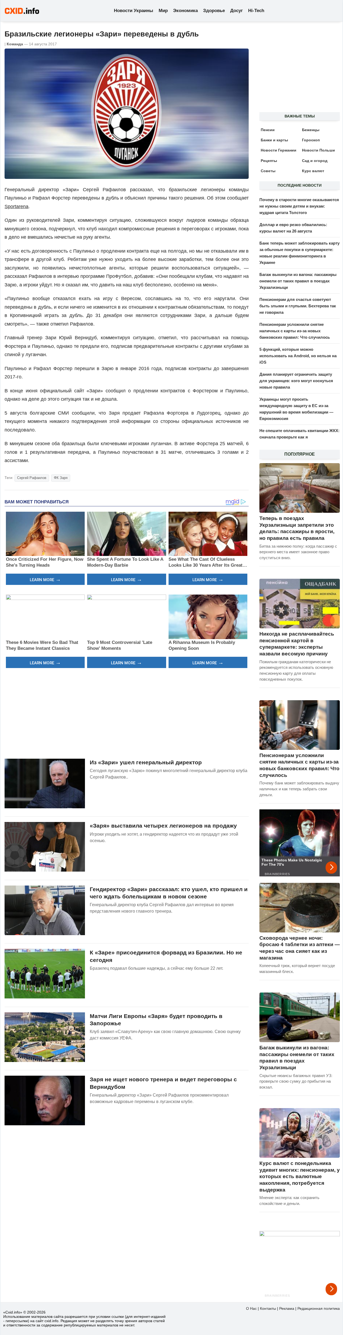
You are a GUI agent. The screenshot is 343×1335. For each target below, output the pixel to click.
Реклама (286, 1308)
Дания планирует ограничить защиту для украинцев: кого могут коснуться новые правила (296, 380)
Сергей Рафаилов (31, 478)
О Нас (251, 1308)
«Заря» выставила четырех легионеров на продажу (163, 826)
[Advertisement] (127, 712)
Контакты (268, 1308)
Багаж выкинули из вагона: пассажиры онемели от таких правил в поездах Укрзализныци (298, 281)
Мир (163, 10)
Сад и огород (314, 160)
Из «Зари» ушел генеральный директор (146, 762)
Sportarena (16, 206)
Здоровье (214, 10)
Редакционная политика (318, 1308)
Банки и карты (274, 140)
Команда (15, 44)
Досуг (236, 10)
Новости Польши (318, 150)
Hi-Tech (256, 10)
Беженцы (310, 130)
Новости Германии (278, 150)
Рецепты (269, 160)
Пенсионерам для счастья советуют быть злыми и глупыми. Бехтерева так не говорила (297, 306)
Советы (268, 171)
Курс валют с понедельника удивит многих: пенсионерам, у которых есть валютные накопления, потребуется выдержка (299, 1176)
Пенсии (268, 130)
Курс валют (313, 171)
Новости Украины (133, 10)
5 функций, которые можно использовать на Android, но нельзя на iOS (298, 355)
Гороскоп (311, 140)
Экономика (185, 10)
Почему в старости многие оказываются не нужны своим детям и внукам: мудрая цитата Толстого (299, 206)
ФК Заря (61, 478)
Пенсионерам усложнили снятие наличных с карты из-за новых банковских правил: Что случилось (294, 331)
